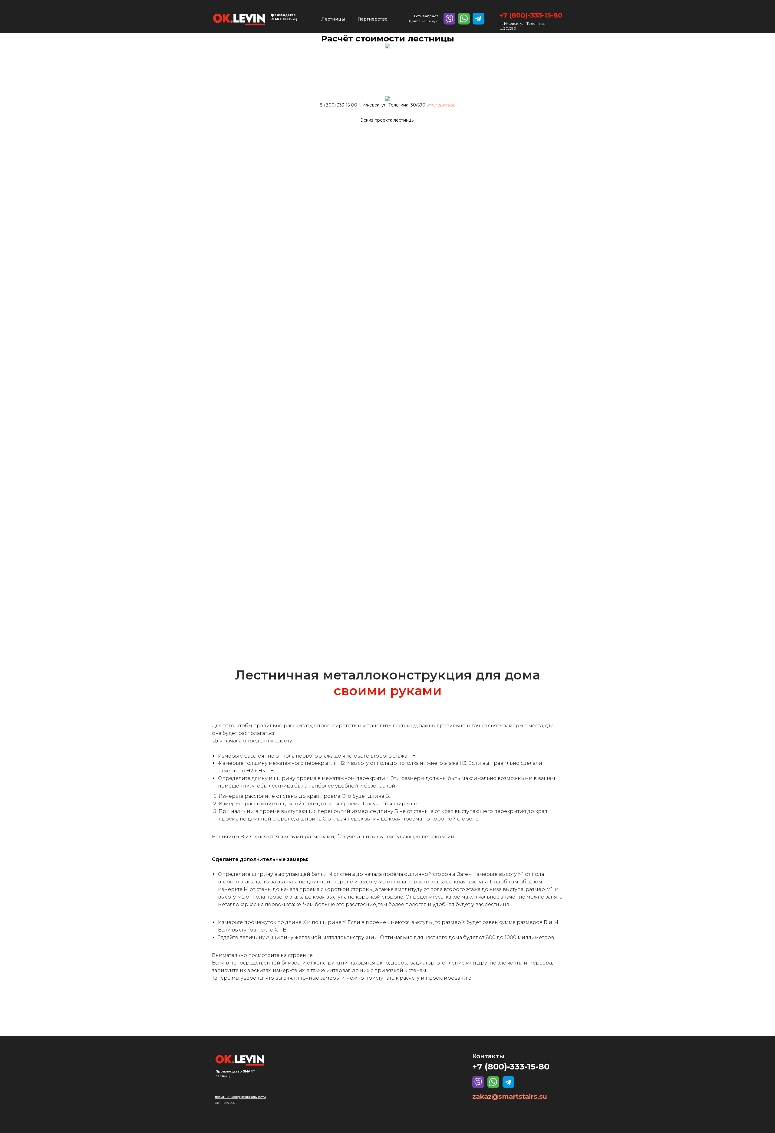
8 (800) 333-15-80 (338, 105)
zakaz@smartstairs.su (509, 1096)
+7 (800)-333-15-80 (530, 15)
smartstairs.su (441, 105)
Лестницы (333, 19)
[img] (239, 19)
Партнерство (373, 19)
